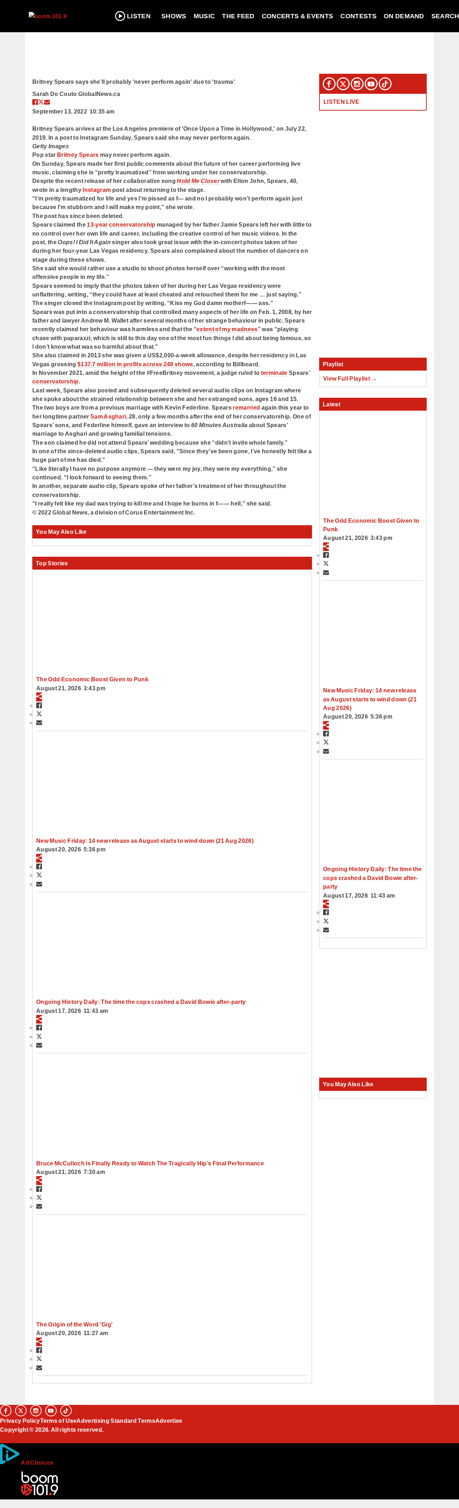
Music (204, 16)
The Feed (238, 16)
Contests (358, 16)
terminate (274, 372)
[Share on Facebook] (35, 102)
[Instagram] (357, 83)
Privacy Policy (20, 1420)
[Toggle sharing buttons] (39, 696)
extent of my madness (227, 329)
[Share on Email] (47, 102)
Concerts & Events (297, 16)
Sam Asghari (108, 416)
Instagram (96, 190)
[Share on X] (41, 102)
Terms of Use (58, 1420)
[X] (343, 83)
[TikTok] (385, 83)
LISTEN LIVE (341, 101)
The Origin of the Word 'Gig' (74, 1324)
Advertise (169, 1420)
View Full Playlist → (350, 378)
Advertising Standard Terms (115, 1420)
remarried (246, 407)
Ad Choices (37, 1462)
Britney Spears (78, 154)
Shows (173, 16)
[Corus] (3, 1437)
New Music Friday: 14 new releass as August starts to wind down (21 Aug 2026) (145, 840)
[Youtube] (371, 83)
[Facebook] (329, 83)
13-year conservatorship (121, 224)
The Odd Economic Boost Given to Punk (92, 679)
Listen (139, 16)
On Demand (404, 16)
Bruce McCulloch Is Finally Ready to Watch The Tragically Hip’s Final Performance (150, 1163)
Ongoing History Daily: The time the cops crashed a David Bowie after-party (141, 1002)
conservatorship (55, 381)
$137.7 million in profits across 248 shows (135, 364)
